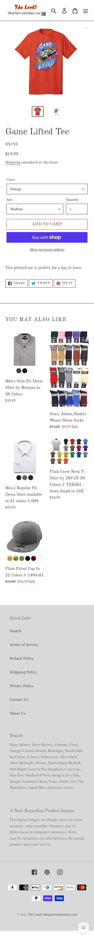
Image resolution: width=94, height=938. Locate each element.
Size (10, 199)
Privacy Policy (22, 685)
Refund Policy (22, 658)
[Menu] (85, 10)
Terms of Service (24, 644)
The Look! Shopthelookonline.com (52, 914)
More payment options (47, 249)
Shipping (12, 162)
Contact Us (19, 699)
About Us (17, 713)
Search (16, 630)
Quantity (72, 199)
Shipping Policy (23, 672)
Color (11, 179)
